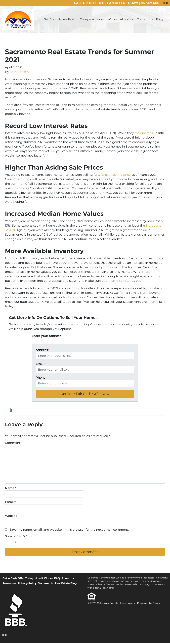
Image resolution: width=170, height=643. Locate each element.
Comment (13, 443)
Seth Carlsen (19, 72)
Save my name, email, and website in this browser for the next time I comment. (69, 529)
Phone (40, 377)
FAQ (57, 578)
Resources (9, 583)
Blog (159, 19)
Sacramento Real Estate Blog (57, 583)
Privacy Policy (27, 583)
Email (41, 364)
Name (10, 488)
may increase (145, 133)
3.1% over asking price (114, 175)
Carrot (157, 603)
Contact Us (145, 19)
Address (42, 350)
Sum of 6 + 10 (16, 536)
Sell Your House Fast (59, 19)
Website (11, 516)
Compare (87, 19)
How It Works (107, 19)
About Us (127, 19)
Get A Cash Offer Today (17, 578)
